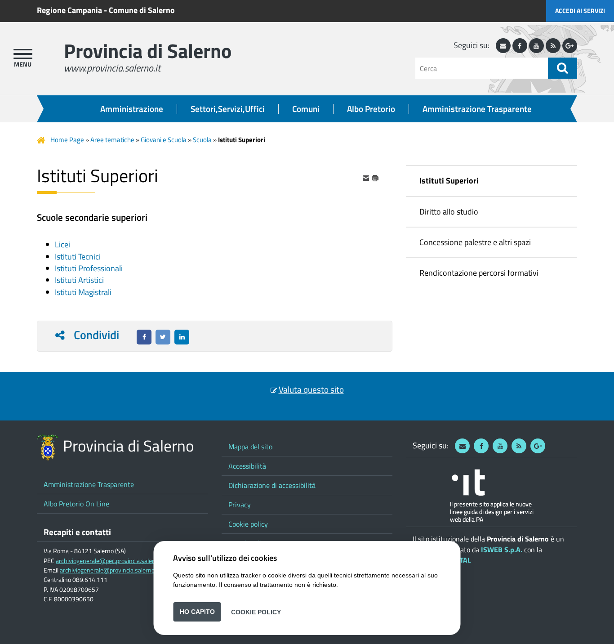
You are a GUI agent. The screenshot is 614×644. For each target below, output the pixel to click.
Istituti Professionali (89, 268)
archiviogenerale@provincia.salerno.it (110, 570)
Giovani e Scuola (164, 139)
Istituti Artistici (79, 280)
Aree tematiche (112, 139)
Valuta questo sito (311, 389)
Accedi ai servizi (580, 10)
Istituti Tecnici (78, 256)
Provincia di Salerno (147, 51)
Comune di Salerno (142, 10)
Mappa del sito (250, 446)
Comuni (306, 109)
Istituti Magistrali (83, 292)
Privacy (239, 504)
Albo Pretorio (371, 109)
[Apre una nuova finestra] (144, 337)
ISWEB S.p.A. (501, 549)
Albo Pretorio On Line (76, 503)
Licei (62, 244)
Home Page (67, 139)
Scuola (202, 139)
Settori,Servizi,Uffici (228, 109)
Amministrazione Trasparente (477, 109)
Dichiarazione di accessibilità (272, 485)
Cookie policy (248, 524)
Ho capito (197, 611)
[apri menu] (23, 54)
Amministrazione (131, 109)
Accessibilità (247, 466)
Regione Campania (69, 10)
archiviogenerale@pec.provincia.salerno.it (111, 561)
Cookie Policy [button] (256, 611)
